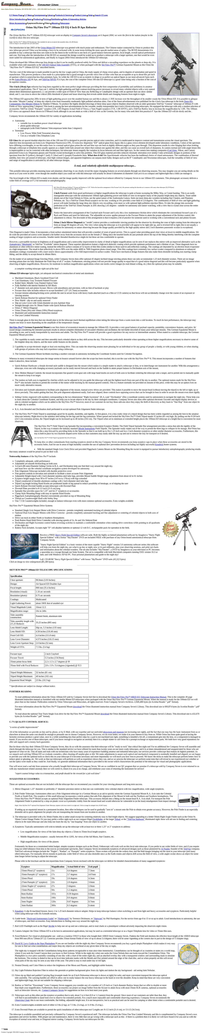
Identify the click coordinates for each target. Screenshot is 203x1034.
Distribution (56, 19)
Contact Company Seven (53, 990)
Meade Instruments (86, 428)
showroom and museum (113, 732)
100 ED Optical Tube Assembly (56, 65)
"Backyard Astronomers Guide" (40, 918)
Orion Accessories (17, 23)
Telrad (117, 819)
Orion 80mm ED (48, 47)
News (29, 19)
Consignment (39, 15)
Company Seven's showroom (84, 35)
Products (37, 19)
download (77, 706)
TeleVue (187, 849)
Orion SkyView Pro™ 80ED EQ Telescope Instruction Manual (138, 697)
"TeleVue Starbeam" (136, 819)
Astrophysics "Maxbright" (20, 244)
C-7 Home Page (16, 15)
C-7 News (28, 15)
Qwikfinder (97, 819)
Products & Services (63, 15)
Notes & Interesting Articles (74, 19)
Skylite (51, 926)
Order (90, 15)
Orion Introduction (17, 19)
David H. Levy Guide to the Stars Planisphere (35, 943)
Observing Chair (22, 1000)
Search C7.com (101, 15)
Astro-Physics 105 (23, 79)
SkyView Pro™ (109, 65)
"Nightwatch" (63, 918)
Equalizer (19, 911)
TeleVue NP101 (49, 79)
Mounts (55, 23)
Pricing (46, 19)
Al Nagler (165, 849)
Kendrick (159, 444)
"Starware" (98, 918)
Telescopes (64, 23)
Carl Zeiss (172, 150)
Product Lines (80, 15)
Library (50, 15)
